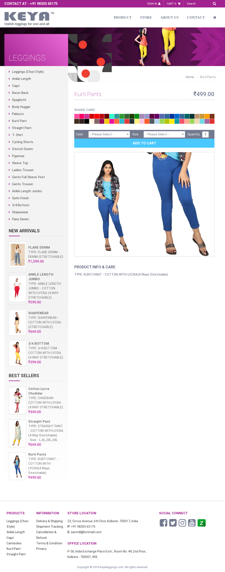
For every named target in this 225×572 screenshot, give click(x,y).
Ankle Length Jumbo (27, 191)
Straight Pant (21, 128)
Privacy (41, 548)
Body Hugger (21, 107)
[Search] (215, 3)
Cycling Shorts (22, 142)
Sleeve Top (20, 163)
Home (190, 77)
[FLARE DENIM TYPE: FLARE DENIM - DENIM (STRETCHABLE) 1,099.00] (36, 266)
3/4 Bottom (20, 205)
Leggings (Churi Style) (28, 72)
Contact (196, 17)
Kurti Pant (19, 121)
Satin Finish (20, 198)
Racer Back (20, 93)
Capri (16, 86)
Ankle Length (21, 79)
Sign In (152, 3)
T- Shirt (17, 135)
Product (123, 17)
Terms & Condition (49, 543)
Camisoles (14, 543)
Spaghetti (19, 100)
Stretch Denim (22, 149)
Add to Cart (144, 143)
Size (135, 134)
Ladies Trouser (23, 170)
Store (146, 17)
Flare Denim (20, 219)
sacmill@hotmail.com (86, 532)
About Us (169, 17)
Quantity (193, 134)
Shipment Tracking (49, 526)
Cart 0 (172, 3)
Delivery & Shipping (49, 521)
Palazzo (18, 114)
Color (79, 134)
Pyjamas (18, 156)
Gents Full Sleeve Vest (28, 177)
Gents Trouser (22, 184)
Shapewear (20, 212)
